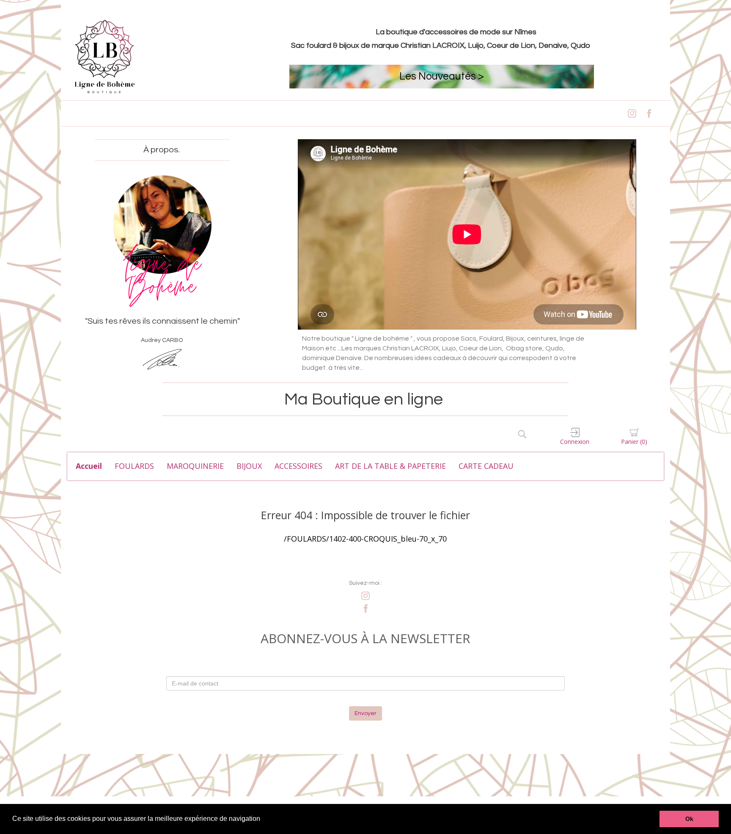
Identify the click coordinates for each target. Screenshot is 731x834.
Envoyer (365, 713)
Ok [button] (689, 818)
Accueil (89, 466)
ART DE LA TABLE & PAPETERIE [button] (390, 466)
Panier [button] (634, 442)
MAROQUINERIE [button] (195, 466)
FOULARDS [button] (134, 466)
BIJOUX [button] (249, 466)
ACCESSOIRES (298, 466)
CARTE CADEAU (486, 466)
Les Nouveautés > (441, 76)
